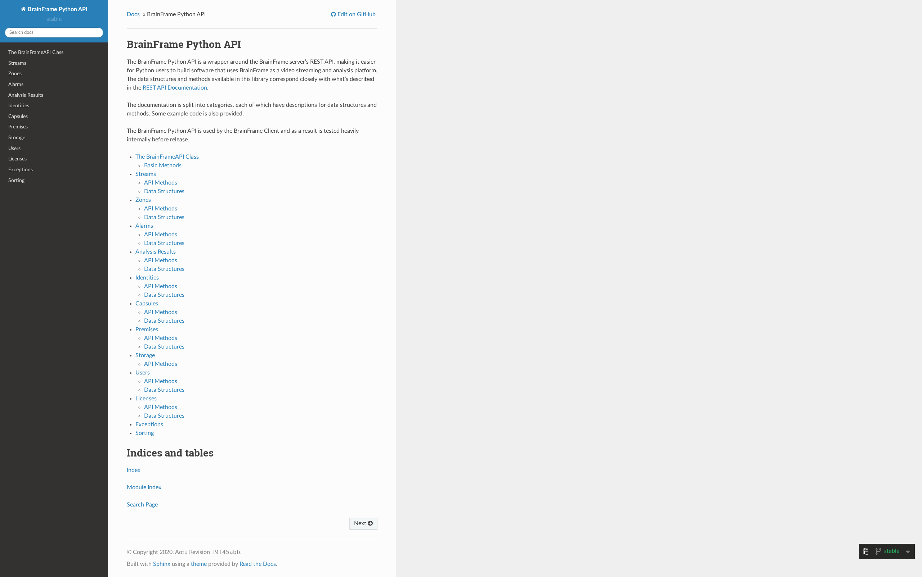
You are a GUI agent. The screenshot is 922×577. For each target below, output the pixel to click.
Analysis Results (25, 95)
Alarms (15, 84)
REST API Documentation (175, 88)
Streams (17, 63)
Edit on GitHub (356, 14)
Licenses (17, 159)
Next (361, 523)
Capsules (18, 116)
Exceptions (20, 169)
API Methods (160, 183)
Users (14, 148)
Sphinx (161, 564)
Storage (16, 137)
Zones (15, 73)
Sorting (16, 180)
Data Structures (164, 191)
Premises (18, 127)
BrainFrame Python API (57, 9)
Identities (18, 105)
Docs (133, 14)
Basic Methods (163, 165)
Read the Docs (258, 564)
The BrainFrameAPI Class (35, 52)
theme (199, 564)
